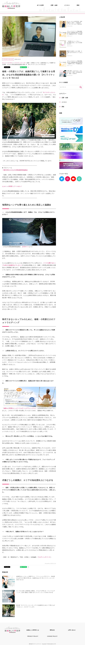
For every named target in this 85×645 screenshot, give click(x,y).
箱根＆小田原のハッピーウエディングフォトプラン (20, 408)
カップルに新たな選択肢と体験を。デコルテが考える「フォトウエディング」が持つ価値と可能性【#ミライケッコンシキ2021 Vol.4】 (35, 591)
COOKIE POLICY (52, 636)
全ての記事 (40, 5)
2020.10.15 (53, 563)
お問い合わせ (72, 630)
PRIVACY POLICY (32, 636)
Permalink (47, 563)
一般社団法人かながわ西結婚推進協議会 (15, 170)
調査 (78, 5)
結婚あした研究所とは (33, 630)
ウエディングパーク (44, 557)
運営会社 (52, 630)
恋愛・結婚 (54, 5)
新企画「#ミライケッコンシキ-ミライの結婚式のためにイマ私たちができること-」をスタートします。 (35, 606)
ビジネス (67, 5)
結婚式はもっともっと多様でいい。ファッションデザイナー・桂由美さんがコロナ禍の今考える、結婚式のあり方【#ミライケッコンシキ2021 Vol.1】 (35, 578)
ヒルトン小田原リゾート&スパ (12, 186)
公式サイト (25, 246)
